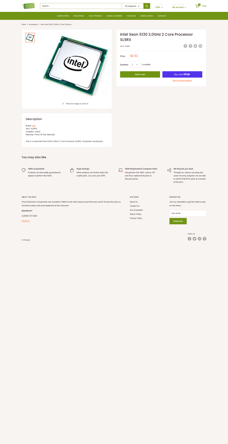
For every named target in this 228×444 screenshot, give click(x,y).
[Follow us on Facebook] (189, 239)
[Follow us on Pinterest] (204, 239)
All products (33, 24)
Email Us (26, 221)
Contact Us (135, 206)
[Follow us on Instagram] (199, 239)
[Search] (146, 6)
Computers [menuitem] (63, 16)
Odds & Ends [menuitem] (146, 16)
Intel (33, 126)
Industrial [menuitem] (78, 16)
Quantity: (124, 64)
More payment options (182, 80)
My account (178, 7)
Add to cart (140, 74)
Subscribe (178, 221)
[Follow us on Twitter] (194, 239)
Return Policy (135, 214)
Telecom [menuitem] (131, 16)
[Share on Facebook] (185, 46)
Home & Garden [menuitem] (114, 16)
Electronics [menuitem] (95, 16)
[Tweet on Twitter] (195, 46)
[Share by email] (200, 46)
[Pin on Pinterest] (190, 46)
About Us (134, 202)
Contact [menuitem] (162, 16)
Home (24, 24)
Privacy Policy (136, 218)
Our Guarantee (136, 210)
